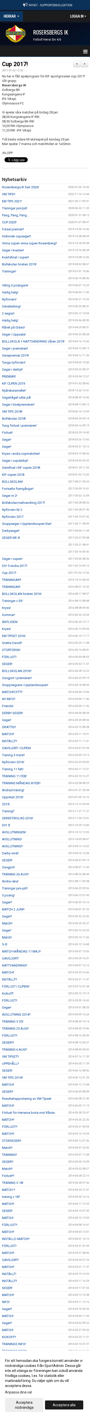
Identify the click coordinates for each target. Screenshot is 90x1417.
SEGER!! (7, 1091)
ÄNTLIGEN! (10, 622)
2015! (6, 804)
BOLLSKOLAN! (12, 482)
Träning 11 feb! (13, 769)
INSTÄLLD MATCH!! (16, 1239)
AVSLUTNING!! (12, 846)
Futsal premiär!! (13, 229)
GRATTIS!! (9, 727)
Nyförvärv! (9, 299)
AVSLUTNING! (12, 839)
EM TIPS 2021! (12, 201)
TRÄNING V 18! (12, 1183)
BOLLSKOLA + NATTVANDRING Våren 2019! (33, 341)
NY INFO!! (8, 699)
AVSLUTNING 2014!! (16, 1014)
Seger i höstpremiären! (18, 404)
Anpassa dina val (18, 1392)
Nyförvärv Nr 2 (12, 510)
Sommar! (8, 615)
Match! (7, 937)
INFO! (6, 1302)
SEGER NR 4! (11, 538)
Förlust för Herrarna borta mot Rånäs (28, 1113)
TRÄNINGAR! (11, 587)
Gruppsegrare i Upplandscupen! (25, 685)
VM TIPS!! (8, 194)
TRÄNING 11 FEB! (14, 776)
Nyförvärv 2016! (13, 762)
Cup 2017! (15, 64)
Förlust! (7, 432)
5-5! (4, 944)
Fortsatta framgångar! (18, 489)
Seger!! (7, 902)
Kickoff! (8, 993)
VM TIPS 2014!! (12, 1077)
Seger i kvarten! (13, 250)
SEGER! (7, 664)
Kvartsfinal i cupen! (15, 257)
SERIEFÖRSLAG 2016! (17, 818)
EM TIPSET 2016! (14, 636)
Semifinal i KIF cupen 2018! (21, 467)
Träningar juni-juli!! (15, 888)
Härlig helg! (10, 292)
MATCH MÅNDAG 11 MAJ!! (21, 951)
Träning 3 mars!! (13, 755)
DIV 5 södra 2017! (14, 566)
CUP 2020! (9, 222)
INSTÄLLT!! (9, 741)
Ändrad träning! (13, 790)
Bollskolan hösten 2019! (19, 264)
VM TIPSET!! (10, 1056)
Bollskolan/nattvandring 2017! (23, 503)
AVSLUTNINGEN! (14, 832)
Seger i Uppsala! (14, 334)
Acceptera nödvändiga (24, 1404)
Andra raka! (10, 881)
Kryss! (6, 608)
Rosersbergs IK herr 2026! (20, 187)
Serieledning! (11, 306)
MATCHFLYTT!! (12, 692)
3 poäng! (8, 895)
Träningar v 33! (12, 601)
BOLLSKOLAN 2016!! (17, 671)
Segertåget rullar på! (16, 397)
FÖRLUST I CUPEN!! (16, 986)
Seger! (6, 439)
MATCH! (8, 1218)
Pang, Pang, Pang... (15, 215)
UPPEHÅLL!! (10, 1063)
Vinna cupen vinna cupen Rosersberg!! (29, 243)
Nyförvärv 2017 (13, 517)
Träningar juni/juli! (14, 208)
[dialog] (45, 1384)
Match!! (7, 923)
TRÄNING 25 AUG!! (15, 1028)
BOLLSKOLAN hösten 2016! (22, 594)
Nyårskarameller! (14, 390)
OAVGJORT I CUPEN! (16, 748)
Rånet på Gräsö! (13, 327)
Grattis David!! (12, 643)
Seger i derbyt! (12, 369)
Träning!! (8, 811)
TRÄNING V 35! (12, 1021)
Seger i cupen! (12, 559)
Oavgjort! (8, 867)
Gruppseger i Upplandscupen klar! (27, 524)
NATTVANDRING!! (14, 965)
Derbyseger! (11, 531)
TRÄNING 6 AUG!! (14, 1049)
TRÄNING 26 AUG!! (15, 874)
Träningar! (9, 271)
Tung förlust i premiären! (19, 425)
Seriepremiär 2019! (15, 355)
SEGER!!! (8, 1042)
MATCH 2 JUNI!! (13, 909)
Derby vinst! (10, 853)
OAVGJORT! (10, 958)
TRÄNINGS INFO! (14, 1344)
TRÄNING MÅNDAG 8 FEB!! (21, 783)
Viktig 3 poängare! (15, 285)
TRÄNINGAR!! (11, 580)
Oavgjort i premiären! (17, 678)
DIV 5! (6, 825)
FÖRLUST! (9, 657)
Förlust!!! (8, 1176)
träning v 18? (11, 1197)
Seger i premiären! (15, 348)
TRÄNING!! (9, 1155)
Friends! (8, 706)
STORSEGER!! (11, 1141)
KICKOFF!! (9, 1337)
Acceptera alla (64, 1405)
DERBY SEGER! (12, 713)
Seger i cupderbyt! (15, 460)
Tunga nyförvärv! (14, 362)
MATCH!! (8, 734)
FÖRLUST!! (9, 1000)
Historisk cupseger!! (16, 236)
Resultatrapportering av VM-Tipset (26, 1098)
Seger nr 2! (9, 496)
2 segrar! (8, 313)
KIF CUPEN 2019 (13, 383)
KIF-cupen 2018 (13, 475)
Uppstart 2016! (12, 797)
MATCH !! (8, 1190)
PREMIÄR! (9, 376)
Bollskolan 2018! (14, 418)
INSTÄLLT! (9, 1274)
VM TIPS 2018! (12, 411)
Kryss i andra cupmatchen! (21, 453)
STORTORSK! (11, 650)
